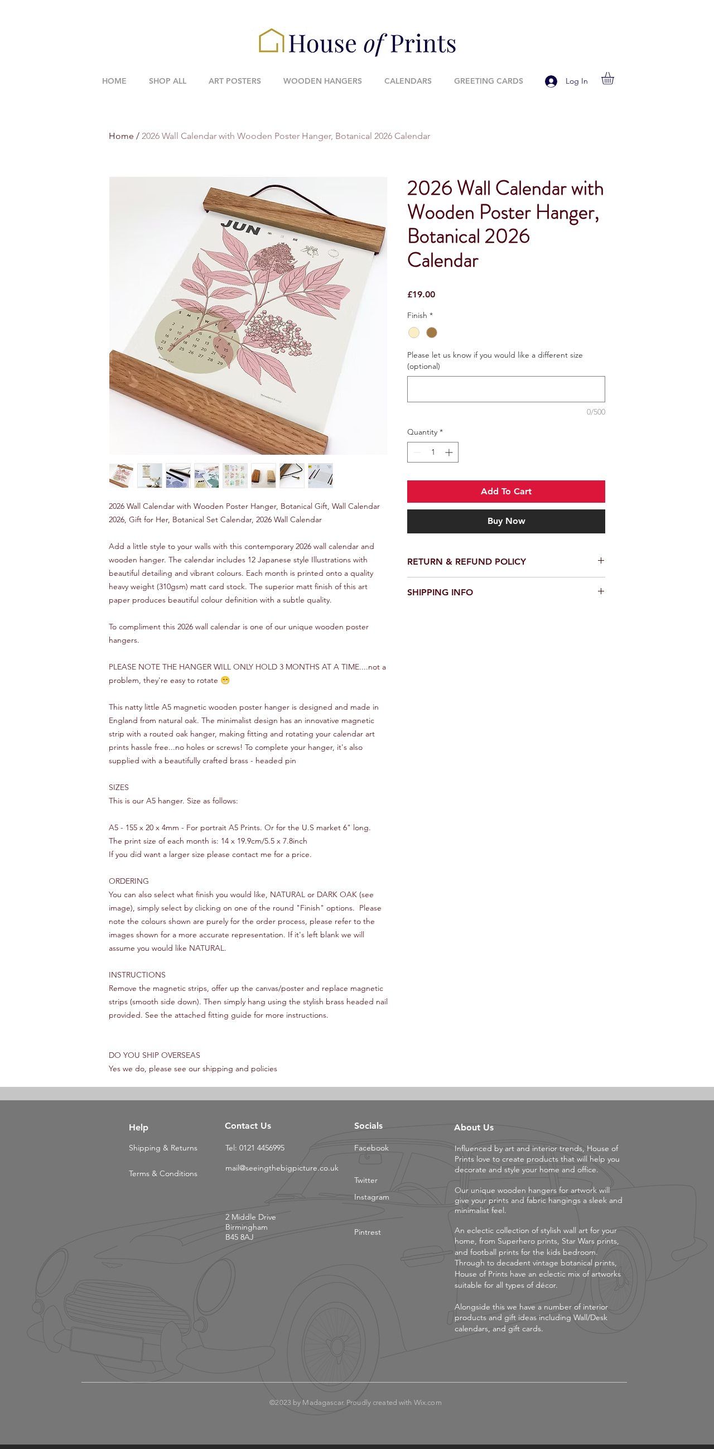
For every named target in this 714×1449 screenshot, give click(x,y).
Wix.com (428, 1402)
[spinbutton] (433, 452)
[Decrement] (416, 452)
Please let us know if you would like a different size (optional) (495, 360)
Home (121, 136)
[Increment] (450, 452)
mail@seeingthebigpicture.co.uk (282, 1168)
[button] (615, 78)
